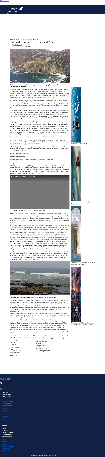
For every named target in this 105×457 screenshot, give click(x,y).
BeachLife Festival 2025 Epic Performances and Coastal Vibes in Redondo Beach (83, 324)
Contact (4, 408)
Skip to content (4, 1)
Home (11, 39)
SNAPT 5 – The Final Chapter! (79, 143)
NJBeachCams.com (7, 396)
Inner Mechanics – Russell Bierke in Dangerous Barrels (81, 203)
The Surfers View (5, 3)
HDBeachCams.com (7, 392)
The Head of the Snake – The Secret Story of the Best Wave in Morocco (83, 263)
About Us (4, 411)
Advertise (4, 410)
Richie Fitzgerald (14, 166)
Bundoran (61, 110)
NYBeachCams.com (7, 394)
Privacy (4, 391)
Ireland (15, 355)
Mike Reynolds (18, 45)
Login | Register (13, 11)
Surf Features (17, 39)
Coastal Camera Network (43, 455)
